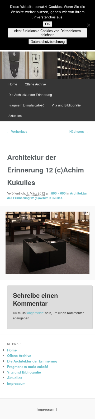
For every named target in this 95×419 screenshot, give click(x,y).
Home (12, 84)
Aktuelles (15, 115)
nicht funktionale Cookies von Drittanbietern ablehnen (47, 33)
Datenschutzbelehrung (48, 42)
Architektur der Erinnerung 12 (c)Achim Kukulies (47, 195)
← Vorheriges (17, 131)
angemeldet (35, 312)
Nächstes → (78, 131)
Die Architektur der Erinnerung (30, 94)
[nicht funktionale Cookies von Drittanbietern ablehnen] (88, 25)
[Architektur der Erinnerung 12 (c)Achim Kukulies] (47, 243)
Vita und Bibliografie (66, 105)
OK (47, 24)
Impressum (16, 383)
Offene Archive (35, 84)
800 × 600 (58, 193)
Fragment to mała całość (26, 105)
